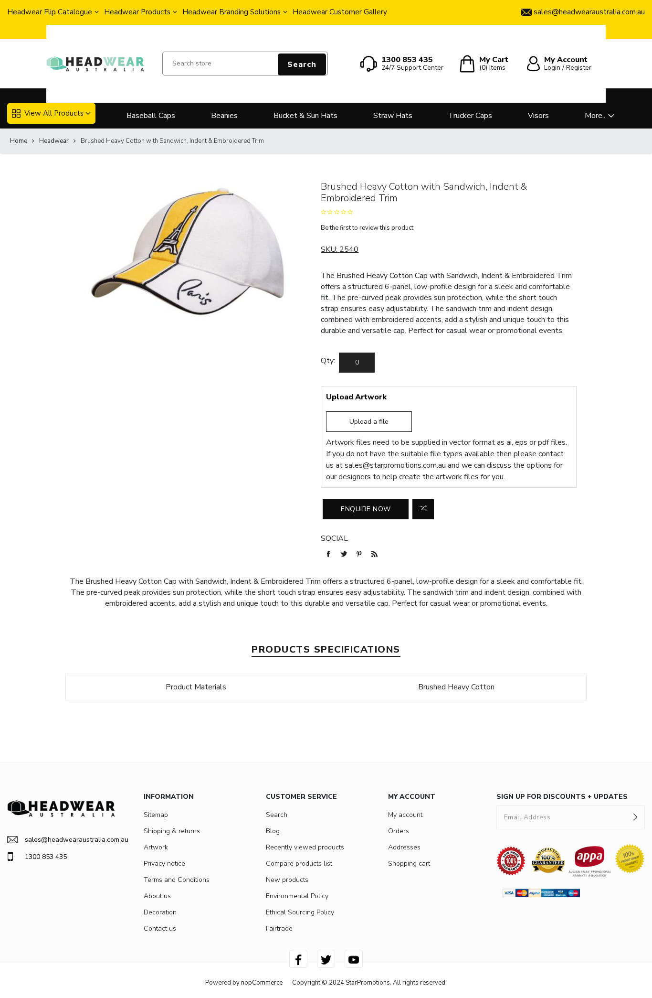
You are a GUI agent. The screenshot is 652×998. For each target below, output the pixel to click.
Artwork (156, 847)
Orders (398, 831)
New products (287, 879)
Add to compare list (423, 509)
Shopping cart (409, 863)
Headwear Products (137, 12)
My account (405, 814)
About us (157, 896)
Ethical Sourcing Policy (300, 912)
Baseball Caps (150, 115)
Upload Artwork (356, 397)
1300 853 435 (46, 856)
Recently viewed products (305, 847)
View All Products (54, 113)
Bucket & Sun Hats (305, 115)
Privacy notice (164, 863)
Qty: (328, 360)
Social (334, 538)
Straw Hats (392, 115)
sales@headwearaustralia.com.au (70, 839)
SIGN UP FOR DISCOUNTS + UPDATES (562, 796)
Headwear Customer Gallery (340, 12)
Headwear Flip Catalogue (49, 12)
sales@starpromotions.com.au (395, 465)
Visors (538, 115)
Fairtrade (279, 928)
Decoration (160, 912)
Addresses (404, 847)
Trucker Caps (470, 115)
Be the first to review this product (367, 228)
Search (301, 64)
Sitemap (156, 814)
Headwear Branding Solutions (231, 12)
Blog (273, 831)
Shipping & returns (172, 831)
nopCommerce (262, 982)
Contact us (160, 928)
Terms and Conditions (177, 879)
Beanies (224, 115)
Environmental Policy (297, 896)
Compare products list (299, 863)
